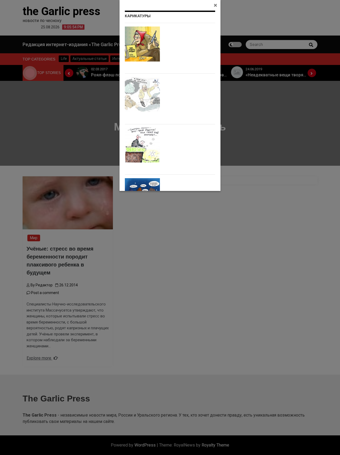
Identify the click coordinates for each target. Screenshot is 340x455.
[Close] (215, 5)
